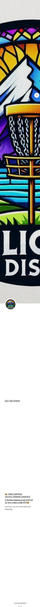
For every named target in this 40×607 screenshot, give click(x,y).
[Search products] (36, 95)
